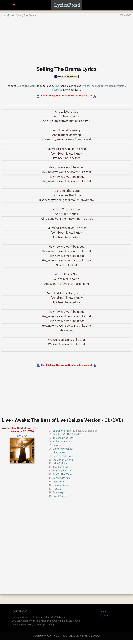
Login (104, 611)
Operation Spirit (61, 430)
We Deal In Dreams (63, 459)
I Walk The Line (61, 496)
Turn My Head (60, 467)
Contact (104, 615)
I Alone (56, 445)
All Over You (59, 452)
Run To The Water (62, 474)
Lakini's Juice (60, 463)
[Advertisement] (66, 40)
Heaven (57, 488)
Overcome (58, 481)
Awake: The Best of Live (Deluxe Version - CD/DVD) (22, 430)
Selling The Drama (27, 86)
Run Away (58, 492)
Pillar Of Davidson (62, 456)
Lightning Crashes (62, 448)
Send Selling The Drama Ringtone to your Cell (67, 95)
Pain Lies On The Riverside (67, 434)
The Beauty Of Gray (63, 438)
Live (57, 86)
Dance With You (61, 477)
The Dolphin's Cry (62, 470)
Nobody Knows (61, 485)
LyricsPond (8, 15)
